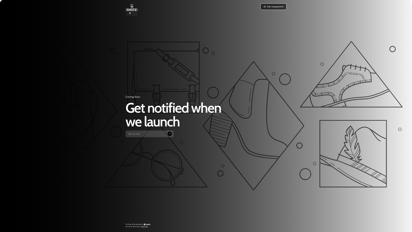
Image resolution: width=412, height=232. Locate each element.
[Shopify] (147, 224)
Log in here (144, 226)
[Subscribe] (170, 134)
